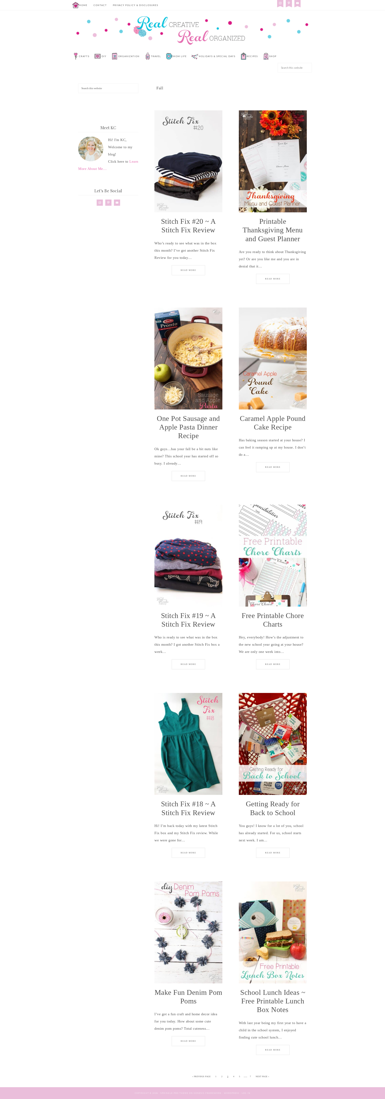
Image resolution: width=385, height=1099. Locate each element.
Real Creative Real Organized (192, 30)
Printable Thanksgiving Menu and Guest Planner (273, 230)
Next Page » (262, 1076)
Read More (188, 270)
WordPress (231, 1093)
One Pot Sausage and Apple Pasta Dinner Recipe (188, 427)
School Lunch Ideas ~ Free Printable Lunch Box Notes (272, 1001)
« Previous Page (201, 1076)
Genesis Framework (208, 1093)
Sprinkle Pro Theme (174, 1093)
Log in (246, 1093)
